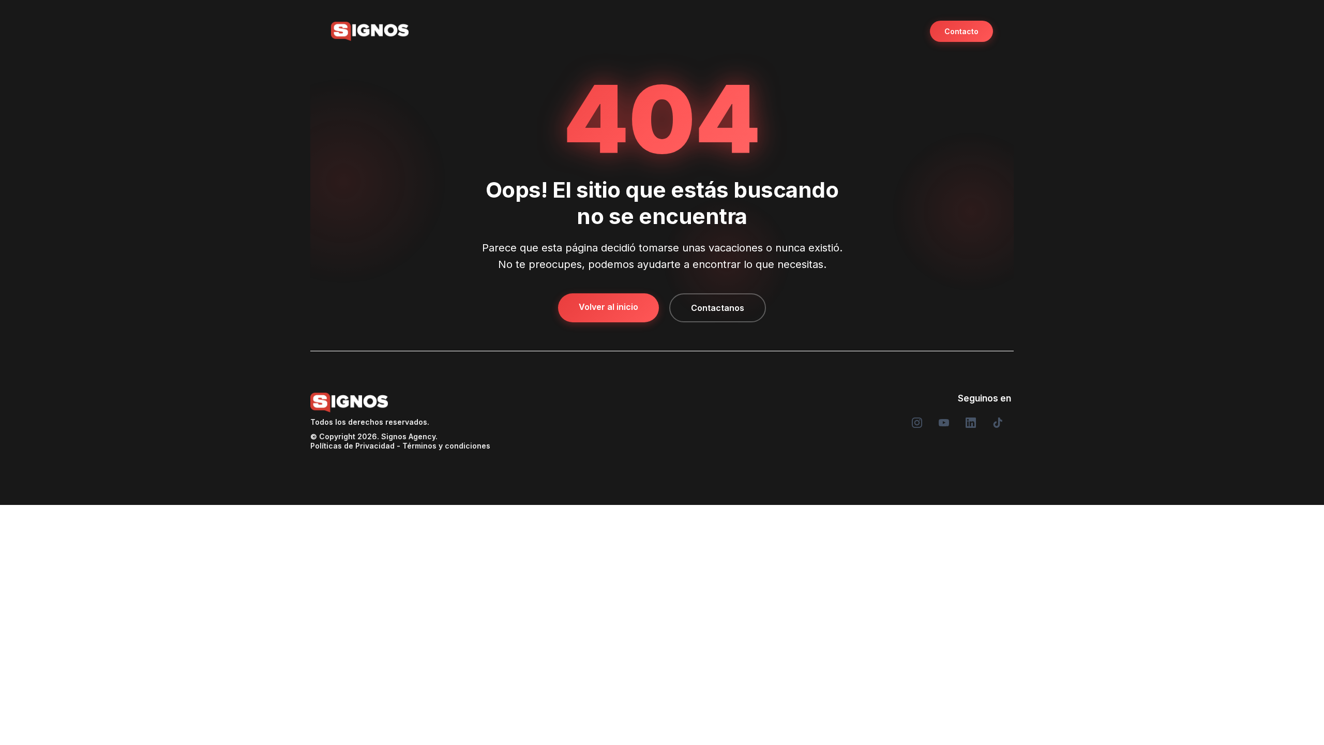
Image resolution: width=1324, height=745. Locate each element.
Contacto (961, 31)
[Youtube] (943, 422)
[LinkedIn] (970, 422)
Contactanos (717, 308)
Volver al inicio (608, 307)
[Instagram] (917, 422)
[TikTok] (997, 422)
